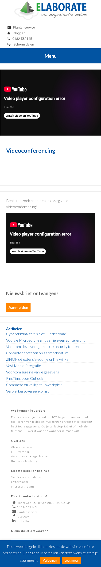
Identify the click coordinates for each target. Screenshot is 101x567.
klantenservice (27, 512)
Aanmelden (18, 307)
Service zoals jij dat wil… (28, 477)
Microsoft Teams (23, 486)
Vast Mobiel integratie (23, 365)
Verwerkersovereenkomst (27, 391)
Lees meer (71, 560)
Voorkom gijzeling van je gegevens (32, 372)
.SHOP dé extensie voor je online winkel (37, 359)
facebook (23, 516)
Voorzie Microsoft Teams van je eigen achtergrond (45, 340)
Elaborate (50, 10)
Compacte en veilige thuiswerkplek (34, 384)
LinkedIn (23, 521)
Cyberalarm (19, 482)
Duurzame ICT (21, 452)
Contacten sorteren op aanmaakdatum (37, 353)
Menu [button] (51, 56)
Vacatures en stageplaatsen (30, 456)
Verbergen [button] (50, 560)
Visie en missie (21, 447)
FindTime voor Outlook (24, 378)
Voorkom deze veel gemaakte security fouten (42, 346)
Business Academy (24, 461)
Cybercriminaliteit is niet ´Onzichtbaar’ (36, 333)
